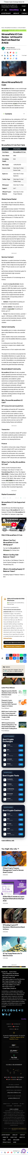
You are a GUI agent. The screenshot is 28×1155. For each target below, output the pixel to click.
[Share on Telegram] (16, 55)
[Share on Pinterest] (13, 52)
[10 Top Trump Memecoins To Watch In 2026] (14, 944)
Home (3, 27)
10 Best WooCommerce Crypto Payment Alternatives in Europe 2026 (13, 899)
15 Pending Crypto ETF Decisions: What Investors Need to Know (14, 927)
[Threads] (22, 1010)
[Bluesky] (3, 1014)
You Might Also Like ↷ (10, 849)
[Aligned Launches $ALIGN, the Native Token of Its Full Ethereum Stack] (22, 693)
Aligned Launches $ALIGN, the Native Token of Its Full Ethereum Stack (9, 692)
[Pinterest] (11, 1010)
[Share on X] (7, 52)
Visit (21, 745)
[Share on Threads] (5, 58)
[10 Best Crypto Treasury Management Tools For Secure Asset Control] (14, 858)
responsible (11, 309)
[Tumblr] (17, 1010)
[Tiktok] (9, 1014)
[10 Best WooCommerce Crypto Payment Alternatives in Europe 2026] (14, 887)
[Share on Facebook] (5, 52)
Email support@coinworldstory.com (14, 642)
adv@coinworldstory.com (14, 1092)
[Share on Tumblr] (7, 55)
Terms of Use (14, 6)
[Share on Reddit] (10, 55)
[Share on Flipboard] (10, 52)
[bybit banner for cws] (14, 966)
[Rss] (6, 1014)
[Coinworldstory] (14, 10)
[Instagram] (8, 1010)
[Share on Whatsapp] (16, 52)
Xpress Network (11, 47)
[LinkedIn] (14, 1010)
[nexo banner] (13, 674)
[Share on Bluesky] (7, 58)
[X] (5, 1010)
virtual (15, 103)
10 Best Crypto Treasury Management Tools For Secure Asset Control (13, 870)
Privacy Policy (5, 6)
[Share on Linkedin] (5, 55)
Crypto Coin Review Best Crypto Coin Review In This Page (14, 30)
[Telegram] (19, 1010)
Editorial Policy (8, 638)
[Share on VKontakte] (13, 55)
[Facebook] (3, 1010)
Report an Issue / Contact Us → (14, 646)
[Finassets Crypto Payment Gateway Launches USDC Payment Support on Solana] (22, 702)
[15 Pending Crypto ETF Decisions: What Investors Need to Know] (14, 915)
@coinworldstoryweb (14, 1098)
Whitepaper (6, 550)
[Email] (10, 58)
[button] (23, 6)
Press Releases (5, 697)
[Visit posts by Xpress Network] (3, 48)
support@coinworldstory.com (14, 1087)
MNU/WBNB (9, 480)
